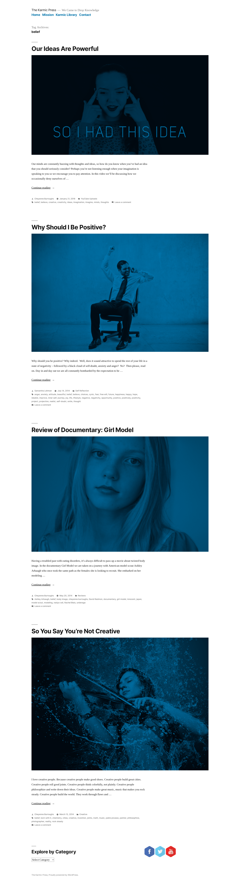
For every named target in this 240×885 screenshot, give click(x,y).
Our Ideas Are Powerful (65, 48)
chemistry (57, 818)
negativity (95, 398)
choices (84, 394)
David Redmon (95, 599)
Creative (83, 814)
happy (129, 394)
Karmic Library (66, 15)
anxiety (44, 394)
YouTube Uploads (89, 199)
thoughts (105, 202)
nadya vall (58, 602)
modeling (48, 602)
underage (81, 602)
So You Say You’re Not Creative (76, 631)
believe (44, 202)
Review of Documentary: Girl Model (82, 430)
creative (52, 202)
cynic (91, 394)
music (102, 818)
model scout (37, 602)
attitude (52, 394)
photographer (38, 821)
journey (61, 398)
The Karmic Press (44, 10)
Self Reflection (82, 391)
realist (53, 401)
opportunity (106, 398)
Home (36, 15)
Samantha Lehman (43, 391)
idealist (35, 398)
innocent (131, 599)
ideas (69, 202)
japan (139, 599)
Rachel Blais (70, 602)
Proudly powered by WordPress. (63, 875)
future (111, 394)
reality (48, 821)
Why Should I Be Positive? (69, 227)
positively (126, 398)
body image (62, 599)
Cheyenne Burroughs (44, 199)
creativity (61, 202)
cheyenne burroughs (78, 599)
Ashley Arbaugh (41, 599)
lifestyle (77, 398)
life (70, 398)
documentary (110, 599)
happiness (120, 394)
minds (97, 202)
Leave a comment (123, 202)
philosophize (133, 818)
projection (44, 401)
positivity (136, 398)
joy (67, 398)
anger (37, 394)
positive (117, 398)
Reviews (82, 595)
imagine (89, 202)
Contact (85, 15)
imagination (78, 202)
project (35, 401)
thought (77, 401)
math (95, 818)
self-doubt (61, 401)
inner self (52, 398)
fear (97, 394)
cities (65, 818)
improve (43, 398)
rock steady (57, 821)
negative (86, 398)
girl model (121, 599)
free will (103, 394)
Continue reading (43, 187)
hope (135, 394)
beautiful (61, 394)
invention (82, 818)
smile (70, 401)
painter (123, 818)
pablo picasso (112, 818)
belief (37, 202)
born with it (46, 818)
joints (89, 818)
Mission (48, 15)
